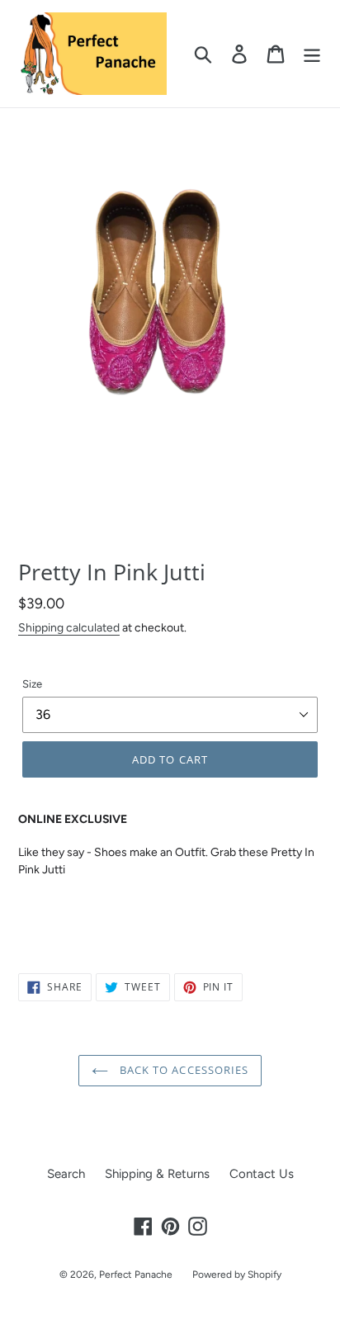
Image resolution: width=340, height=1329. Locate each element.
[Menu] (312, 53)
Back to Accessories (182, 1069)
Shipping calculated (69, 627)
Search (66, 1173)
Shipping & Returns (157, 1173)
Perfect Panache (135, 1274)
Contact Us (261, 1173)
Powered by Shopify (236, 1274)
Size (32, 684)
